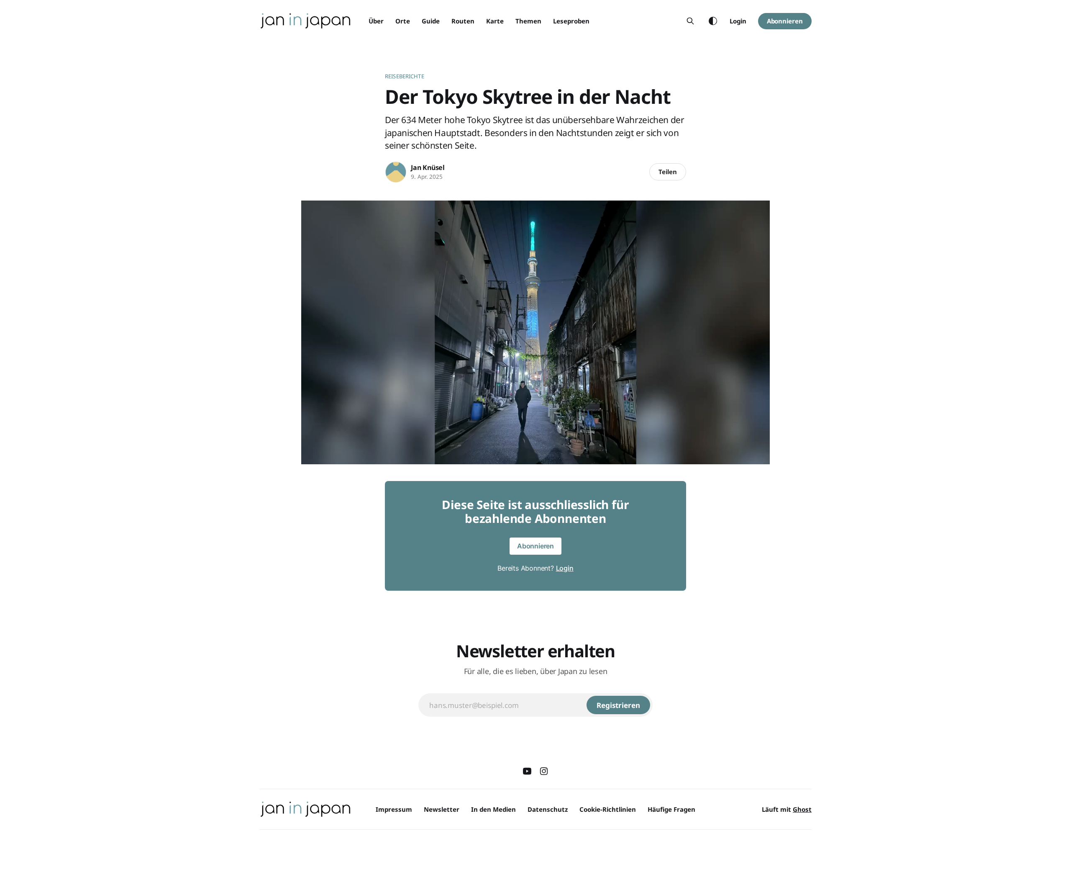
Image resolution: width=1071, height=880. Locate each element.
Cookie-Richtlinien (607, 809)
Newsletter (441, 809)
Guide (431, 21)
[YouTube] (527, 771)
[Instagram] (544, 771)
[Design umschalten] (713, 21)
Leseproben (571, 21)
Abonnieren (785, 21)
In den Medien (493, 809)
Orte (402, 21)
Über (376, 21)
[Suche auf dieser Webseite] (690, 21)
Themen (528, 21)
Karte (495, 21)
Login (738, 21)
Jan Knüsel (428, 167)
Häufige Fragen (671, 809)
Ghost (802, 809)
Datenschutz (548, 809)
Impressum (394, 809)
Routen (462, 21)
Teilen (667, 171)
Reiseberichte (404, 76)
